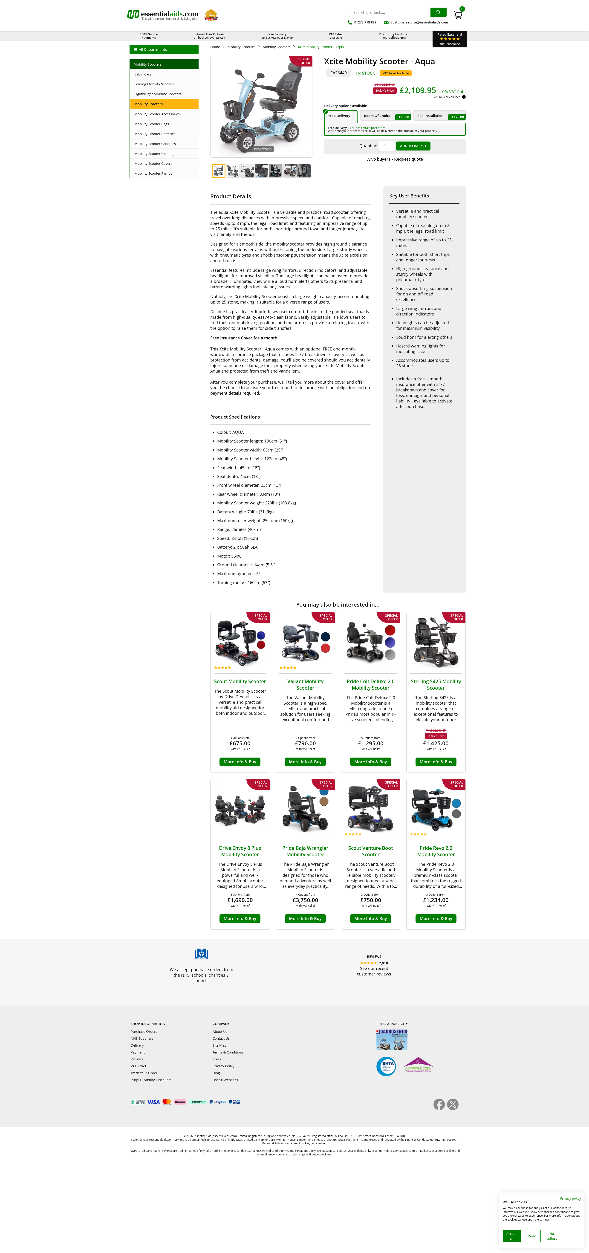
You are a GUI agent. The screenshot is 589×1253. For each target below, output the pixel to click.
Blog (216, 1073)
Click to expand (261, 149)
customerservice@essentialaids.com (419, 22)
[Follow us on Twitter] (453, 1108)
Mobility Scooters (241, 47)
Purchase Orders (144, 1031)
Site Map (219, 1045)
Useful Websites (225, 1079)
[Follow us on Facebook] (440, 1108)
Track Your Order (144, 1073)
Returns (137, 1059)
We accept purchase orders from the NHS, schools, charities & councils (201, 975)
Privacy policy (570, 1198)
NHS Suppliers (142, 1038)
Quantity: (368, 145)
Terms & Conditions (228, 1052)
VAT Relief (138, 1066)
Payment (138, 1052)
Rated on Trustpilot (449, 39)
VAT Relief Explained (447, 97)
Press (217, 1059)
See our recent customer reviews (374, 971)
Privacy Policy (223, 1066)
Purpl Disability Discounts (151, 1079)
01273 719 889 (365, 22)
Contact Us (221, 1038)
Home (215, 47)
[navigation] (164, 49)
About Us (220, 1031)
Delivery (137, 1045)
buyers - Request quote (395, 159)
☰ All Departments (150, 49)
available (336, 36)
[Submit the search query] (438, 12)
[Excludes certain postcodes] (366, 128)
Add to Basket (413, 145)
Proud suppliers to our (394, 36)
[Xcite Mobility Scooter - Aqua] (218, 171)
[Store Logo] (162, 15)
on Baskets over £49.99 (277, 36)
